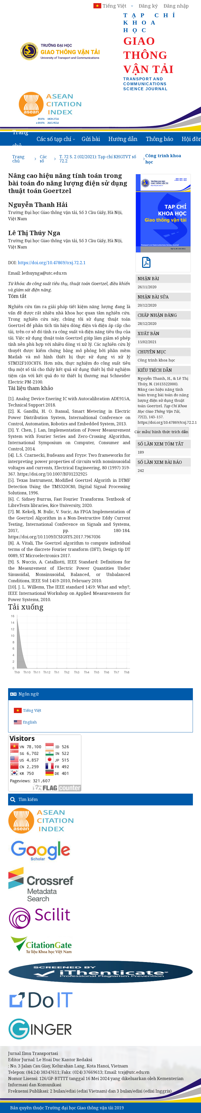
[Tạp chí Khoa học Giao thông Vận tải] (41, 945)
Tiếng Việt (32, 710)
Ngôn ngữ (29, 694)
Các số (43, 159)
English (30, 722)
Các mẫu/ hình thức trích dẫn (163, 431)
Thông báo (159, 139)
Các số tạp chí (54, 139)
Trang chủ (20, 139)
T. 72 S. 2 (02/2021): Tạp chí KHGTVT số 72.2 (97, 159)
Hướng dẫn (122, 139)
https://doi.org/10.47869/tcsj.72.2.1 (52, 262)
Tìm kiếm (28, 799)
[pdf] (146, 265)
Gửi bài (91, 139)
